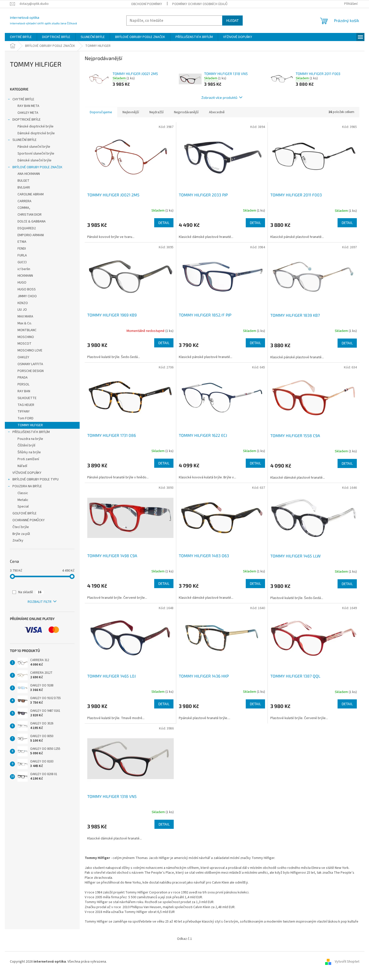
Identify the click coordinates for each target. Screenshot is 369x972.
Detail (163, 222)
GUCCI (22, 262)
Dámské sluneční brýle (34, 160)
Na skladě (29, 592)
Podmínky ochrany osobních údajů (199, 4)
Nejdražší (156, 112)
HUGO (21, 282)
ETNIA (21, 241)
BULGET (23, 180)
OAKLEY (23, 357)
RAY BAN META (28, 105)
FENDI (21, 248)
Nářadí (22, 466)
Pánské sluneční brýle (33, 146)
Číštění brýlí (26, 445)
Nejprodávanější (186, 112)
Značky (17, 540)
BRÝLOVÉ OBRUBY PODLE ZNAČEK (37, 167)
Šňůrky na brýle (29, 452)
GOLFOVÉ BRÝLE (24, 513)
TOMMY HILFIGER (30, 425)
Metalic (22, 499)
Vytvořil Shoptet (347, 961)
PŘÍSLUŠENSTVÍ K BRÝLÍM (31, 432)
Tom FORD (25, 418)
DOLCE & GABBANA (31, 221)
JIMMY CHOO (27, 296)
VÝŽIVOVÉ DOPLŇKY (26, 472)
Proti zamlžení (28, 459)
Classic (22, 493)
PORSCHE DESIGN (30, 370)
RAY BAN (23, 391)
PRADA (22, 377)
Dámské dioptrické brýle (36, 133)
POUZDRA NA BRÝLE (27, 486)
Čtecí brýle (20, 527)
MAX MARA (25, 316)
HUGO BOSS (26, 289)
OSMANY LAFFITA (30, 364)
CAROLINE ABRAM (30, 194)
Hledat (232, 20)
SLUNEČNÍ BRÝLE (24, 139)
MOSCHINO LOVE (29, 350)
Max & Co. (24, 323)
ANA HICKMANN (28, 173)
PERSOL (23, 384)
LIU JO (22, 309)
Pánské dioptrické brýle (35, 126)
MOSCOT (24, 343)
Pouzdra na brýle (30, 438)
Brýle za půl (21, 533)
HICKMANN (25, 275)
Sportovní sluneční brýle (35, 153)
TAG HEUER (25, 404)
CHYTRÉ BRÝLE (23, 99)
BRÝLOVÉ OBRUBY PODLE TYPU (35, 479)
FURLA (22, 255)
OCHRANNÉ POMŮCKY (28, 520)
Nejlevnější (130, 112)
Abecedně (217, 112)
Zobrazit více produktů (219, 97)
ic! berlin (23, 269)
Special (23, 506)
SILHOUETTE (27, 398)
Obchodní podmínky (146, 4)
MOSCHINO (25, 337)
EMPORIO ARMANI (30, 235)
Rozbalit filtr (39, 601)
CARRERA (24, 201)
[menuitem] (21, 37)
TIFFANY (23, 411)
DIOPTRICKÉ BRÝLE (26, 119)
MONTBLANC (27, 330)
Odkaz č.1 (184, 938)
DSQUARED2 (26, 228)
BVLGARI (23, 187)
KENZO (22, 303)
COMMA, (23, 207)
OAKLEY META (27, 112)
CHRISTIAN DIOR (29, 214)
